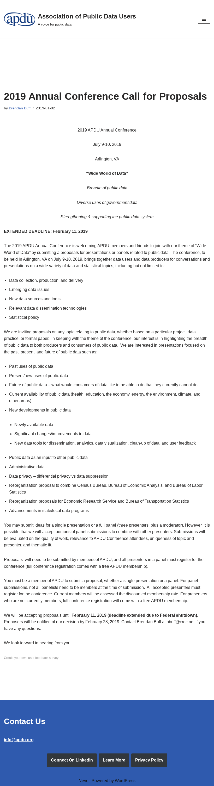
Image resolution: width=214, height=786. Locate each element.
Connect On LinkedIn (72, 760)
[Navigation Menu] (204, 19)
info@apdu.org (19, 740)
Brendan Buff (20, 108)
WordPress (125, 780)
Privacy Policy (149, 760)
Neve (83, 780)
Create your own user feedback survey (31, 658)
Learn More (114, 760)
